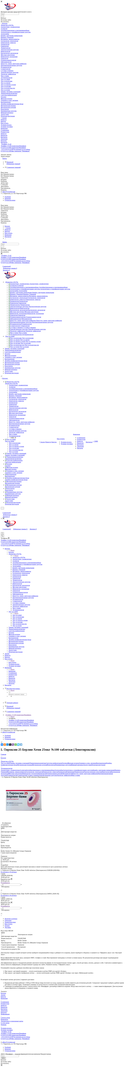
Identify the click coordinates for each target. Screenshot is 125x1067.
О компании (5, 1002)
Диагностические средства (93, 772)
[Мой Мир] (7, 744)
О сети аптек (5, 1023)
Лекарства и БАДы (18, 557)
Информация (5, 1014)
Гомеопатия (70, 772)
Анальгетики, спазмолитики (10, 770)
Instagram (8, 198)
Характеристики (10, 922)
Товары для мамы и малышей (19, 763)
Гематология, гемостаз (50, 772)
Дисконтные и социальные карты (12, 1021)
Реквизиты (4, 1019)
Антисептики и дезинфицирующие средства (78, 770)
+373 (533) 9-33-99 (15, 149)
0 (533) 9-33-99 (13, 147)
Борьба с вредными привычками (104, 770)
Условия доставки (7, 1030)
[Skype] (18, 744)
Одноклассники (10, 200)
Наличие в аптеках (11, 919)
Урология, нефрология (64, 775)
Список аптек (5, 1017)
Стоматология (22, 775)
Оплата (7, 926)
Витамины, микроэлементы (16, 772)
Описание (8, 920)
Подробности (5, 883)
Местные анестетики (15, 773)
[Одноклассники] (5, 744)
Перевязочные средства (63, 765)
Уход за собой (17, 615)
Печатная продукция (98, 765)
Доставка (8, 927)
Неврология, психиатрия (30, 773)
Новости (4, 1005)
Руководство (5, 1003)
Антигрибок (59, 770)
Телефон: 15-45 (6, 144)
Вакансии (4, 1007)
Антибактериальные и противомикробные (40, 770)
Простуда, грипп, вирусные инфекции (85, 773)
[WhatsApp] (15, 744)
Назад (12, 550)
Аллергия (23, 770)
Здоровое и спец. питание (87, 763)
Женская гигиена (73, 763)
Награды (4, 1012)
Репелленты (51, 765)
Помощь (3, 1024)
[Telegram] (21, 744)
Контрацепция (101, 763)
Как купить (12, 662)
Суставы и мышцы (33, 775)
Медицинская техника (24, 765)
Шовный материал (77, 765)
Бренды (3, 996)
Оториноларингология (54, 773)
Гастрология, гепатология (34, 772)
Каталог (11, 552)
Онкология (42, 773)
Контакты (4, 1009)
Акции (3, 995)
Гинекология (62, 772)
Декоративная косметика (37, 763)
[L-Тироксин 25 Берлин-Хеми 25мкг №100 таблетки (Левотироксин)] (23, 821)
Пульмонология (12, 775)
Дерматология (79, 772)
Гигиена (64, 763)
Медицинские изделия (39, 765)
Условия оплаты (6, 1028)
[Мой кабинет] (2, 511)
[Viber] (13, 744)
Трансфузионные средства (48, 775)
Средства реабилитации (54, 763)
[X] (10, 744)
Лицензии (4, 1010)
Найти (3, 1058)
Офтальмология (67, 773)
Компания (12, 671)
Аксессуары (87, 765)
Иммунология (106, 772)
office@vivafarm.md (8, 192)
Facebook (8, 197)
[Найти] (2, 16)
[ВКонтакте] (2, 744)
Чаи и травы (76, 775)
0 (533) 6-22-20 (15, 151)
